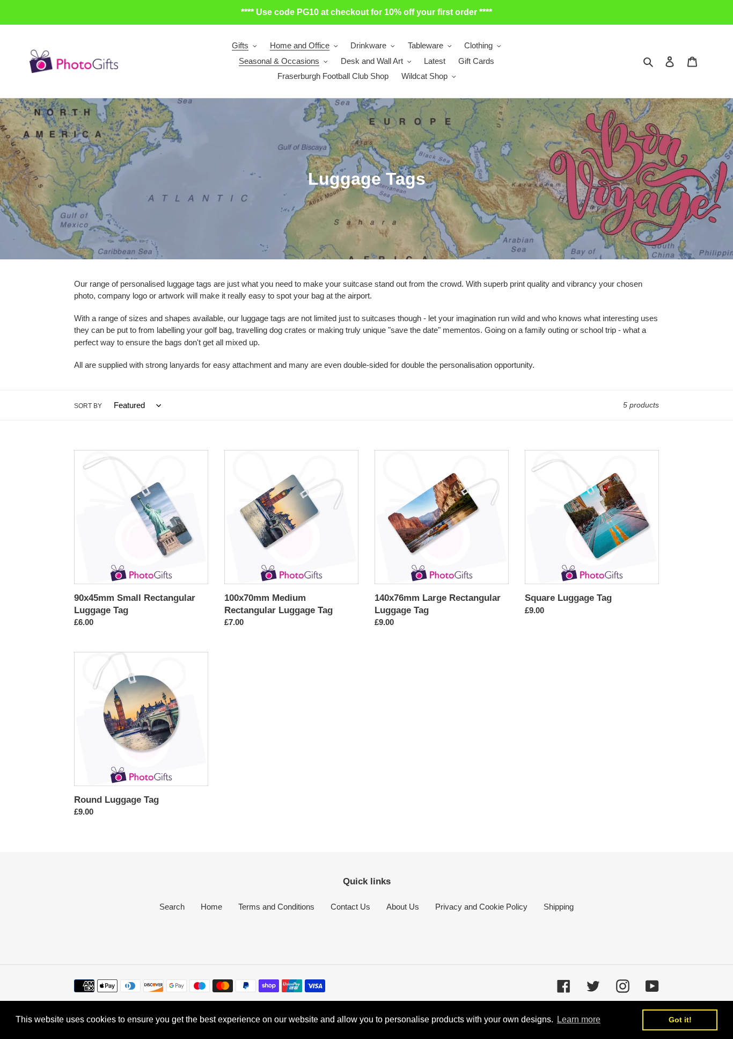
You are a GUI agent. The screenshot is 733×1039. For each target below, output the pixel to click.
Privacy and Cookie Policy (481, 906)
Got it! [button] (680, 1019)
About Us (402, 906)
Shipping (559, 906)
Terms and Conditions (276, 906)
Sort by (88, 406)
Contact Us (350, 906)
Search (172, 906)
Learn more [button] (578, 1019)
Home (211, 906)
